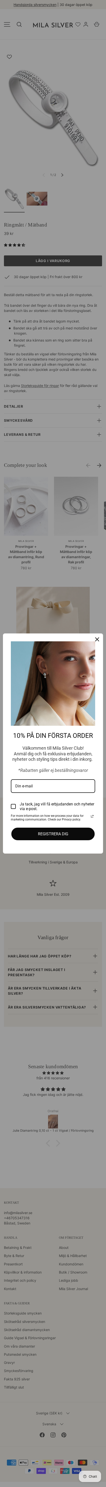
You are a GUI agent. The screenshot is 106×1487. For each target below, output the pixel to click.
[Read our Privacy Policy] (92, 816)
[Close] (97, 639)
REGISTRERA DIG (53, 834)
